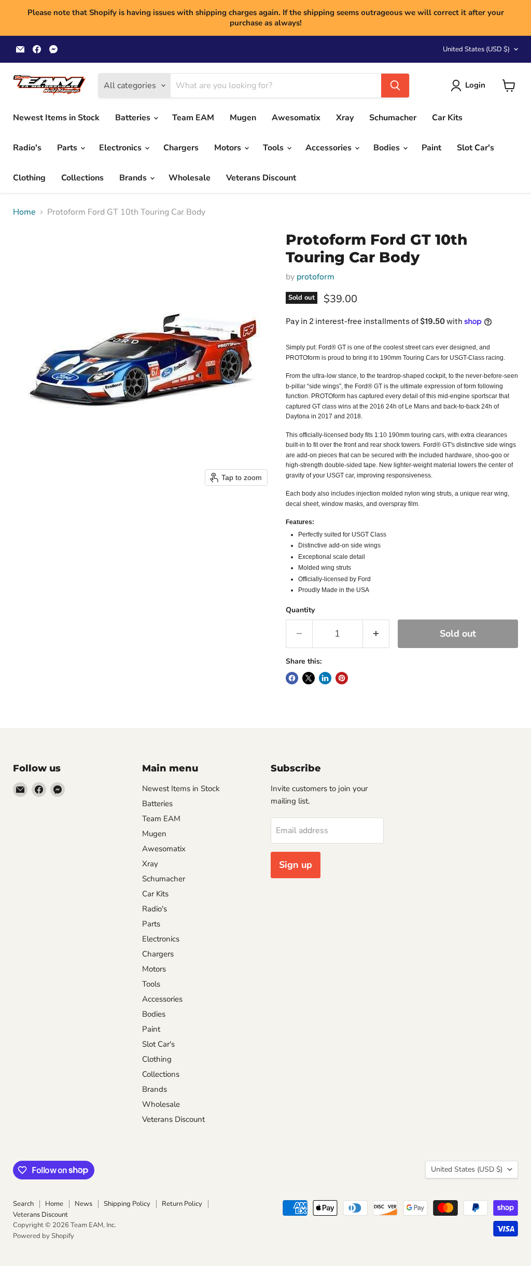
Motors (228, 147)
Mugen (243, 117)
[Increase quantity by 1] (376, 634)
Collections (82, 178)
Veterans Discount (261, 178)
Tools (274, 147)
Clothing (29, 178)
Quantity (300, 610)
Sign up (295, 865)
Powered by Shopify (43, 1236)
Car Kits (447, 117)
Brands (134, 178)
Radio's (27, 147)
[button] (470, 85)
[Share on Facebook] (292, 678)
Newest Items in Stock (56, 117)
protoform (315, 277)
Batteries (133, 117)
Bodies (387, 147)
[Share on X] (308, 678)
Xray (345, 117)
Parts (68, 147)
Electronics (121, 147)
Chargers (181, 147)
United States (476, 49)
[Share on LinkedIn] (325, 678)
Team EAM (193, 117)
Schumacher (392, 117)
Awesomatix (296, 117)
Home (24, 212)
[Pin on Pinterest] (342, 678)
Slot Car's (475, 147)
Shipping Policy (127, 1203)
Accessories (329, 147)
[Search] (395, 85)
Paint (431, 147)
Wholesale (190, 178)
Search (23, 1203)
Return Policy (182, 1203)
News (83, 1203)
